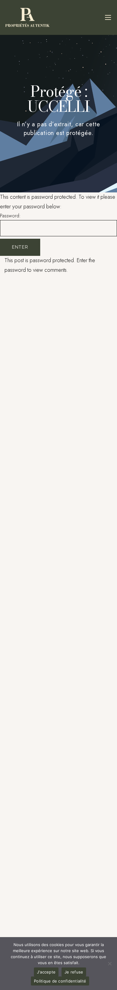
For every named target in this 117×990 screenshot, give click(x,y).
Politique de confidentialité (60, 981)
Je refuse (73, 972)
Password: (10, 215)
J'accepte (46, 972)
